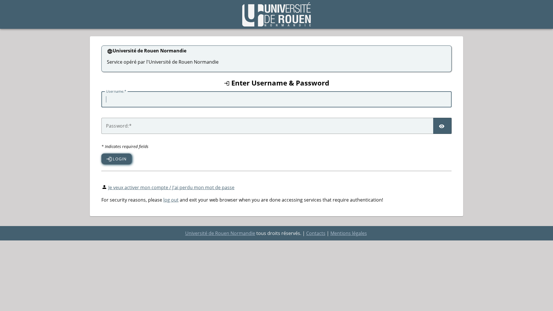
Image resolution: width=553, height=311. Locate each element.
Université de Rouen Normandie (220, 233)
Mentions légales (348, 233)
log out (171, 200)
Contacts (315, 233)
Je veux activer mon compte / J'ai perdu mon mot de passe (171, 187)
